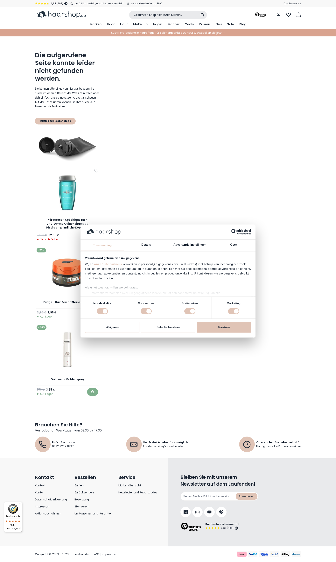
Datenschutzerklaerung (51, 499)
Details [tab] (146, 244)
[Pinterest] (221, 512)
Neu (219, 24)
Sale (230, 24)
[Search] (202, 15)
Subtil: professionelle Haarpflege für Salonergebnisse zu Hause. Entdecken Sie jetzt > (168, 33)
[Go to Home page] (60, 14)
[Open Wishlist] (288, 14)
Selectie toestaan (168, 327)
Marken (96, 24)
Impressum (42, 506)
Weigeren (112, 327)
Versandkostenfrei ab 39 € (146, 3)
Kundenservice (292, 3)
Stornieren (81, 506)
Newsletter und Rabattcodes (137, 492)
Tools (189, 24)
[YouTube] (209, 512)
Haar (111, 24)
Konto (39, 492)
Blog (242, 24)
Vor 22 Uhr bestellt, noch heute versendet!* (99, 3)
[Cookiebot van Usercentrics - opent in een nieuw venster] (234, 232)
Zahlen (79, 485)
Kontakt (40, 485)
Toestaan (224, 327)
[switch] (146, 311)
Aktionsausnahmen (48, 513)
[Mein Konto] (278, 14)
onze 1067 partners (108, 264)
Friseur (204, 24)
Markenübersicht (129, 485)
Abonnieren (246, 496)
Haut (124, 24)
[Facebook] (185, 512)
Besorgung (81, 499)
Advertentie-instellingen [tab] (189, 244)
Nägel (157, 24)
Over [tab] (233, 244)
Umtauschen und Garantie (92, 513)
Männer (174, 24)
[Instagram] (197, 512)
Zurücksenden (84, 492)
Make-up (140, 24)
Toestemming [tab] (102, 245)
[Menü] (19, 504)
